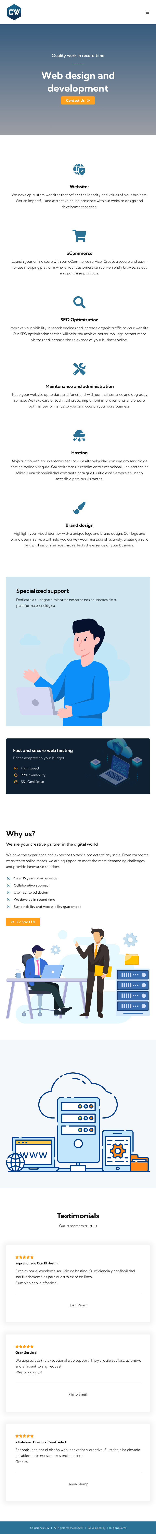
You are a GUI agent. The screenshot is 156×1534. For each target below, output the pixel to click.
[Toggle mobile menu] (148, 12)
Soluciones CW (116, 1527)
